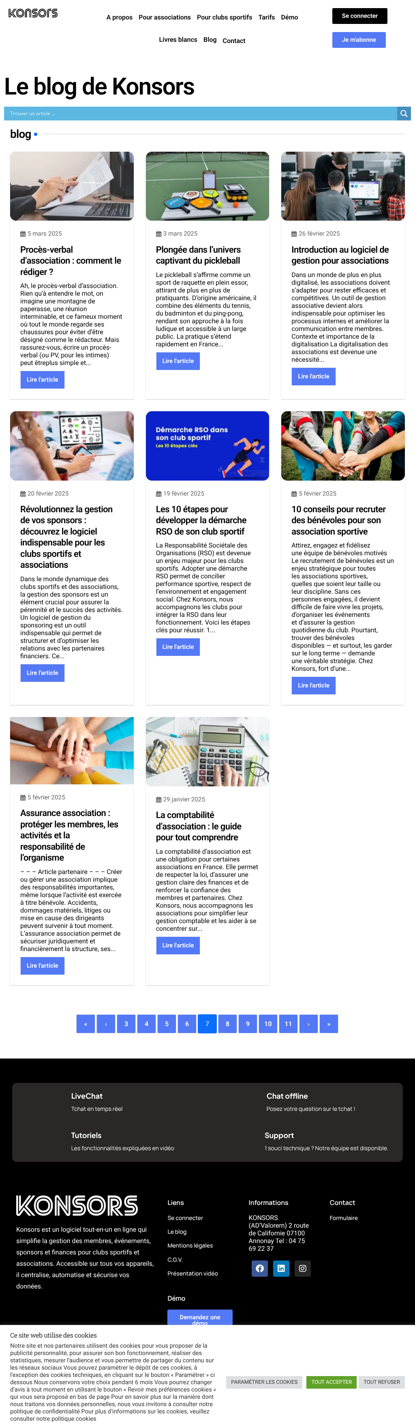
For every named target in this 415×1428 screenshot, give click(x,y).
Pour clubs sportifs (224, 17)
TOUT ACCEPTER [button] (331, 1382)
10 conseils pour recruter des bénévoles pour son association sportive (338, 521)
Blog (209, 39)
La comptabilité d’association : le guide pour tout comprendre (199, 826)
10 (268, 1024)
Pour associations (165, 17)
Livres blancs (178, 39)
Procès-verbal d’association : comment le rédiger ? (70, 261)
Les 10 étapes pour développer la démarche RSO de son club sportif (201, 521)
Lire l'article (42, 379)
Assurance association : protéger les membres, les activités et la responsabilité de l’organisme (69, 835)
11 (288, 1024)
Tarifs (266, 17)
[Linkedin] (281, 1269)
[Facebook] (260, 1269)
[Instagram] (303, 1269)
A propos (120, 17)
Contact (234, 41)
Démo (289, 17)
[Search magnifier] (404, 113)
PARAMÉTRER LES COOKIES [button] (264, 1382)
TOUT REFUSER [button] (382, 1382)
